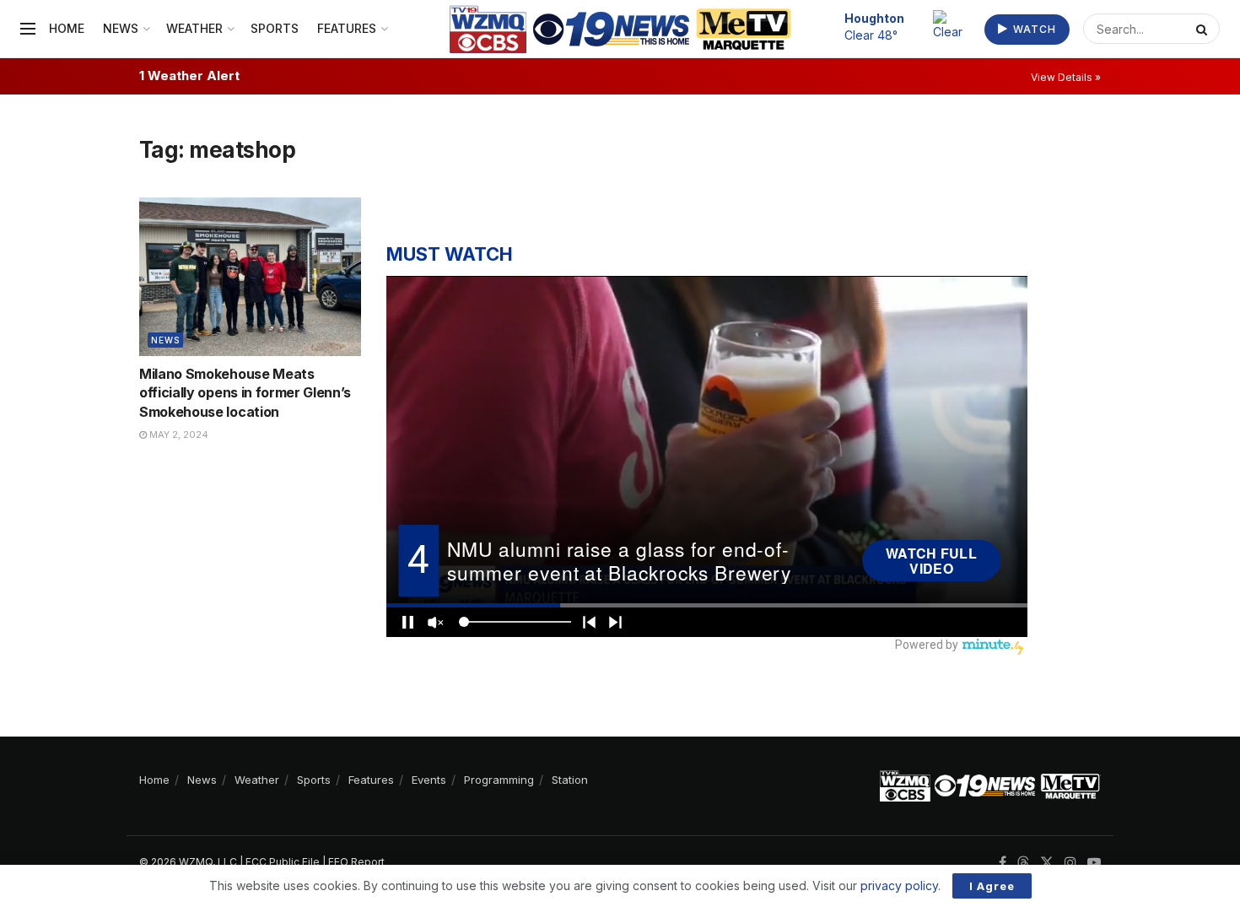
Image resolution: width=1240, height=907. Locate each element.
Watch (1033, 29)
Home (66, 28)
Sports (275, 28)
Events (429, 779)
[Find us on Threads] (1023, 863)
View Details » (1066, 77)
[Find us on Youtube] (1094, 862)
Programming (499, 779)
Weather (194, 28)
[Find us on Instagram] (1070, 862)
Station (570, 779)
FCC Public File (282, 862)
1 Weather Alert (189, 75)
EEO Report (356, 862)
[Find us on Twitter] (1047, 862)
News (120, 28)
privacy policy (899, 885)
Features (346, 28)
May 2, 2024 (177, 434)
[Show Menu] (27, 29)
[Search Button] (1204, 28)
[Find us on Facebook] (1002, 862)
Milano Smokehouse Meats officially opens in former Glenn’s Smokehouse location (245, 392)
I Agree (992, 886)
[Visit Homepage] (620, 29)
